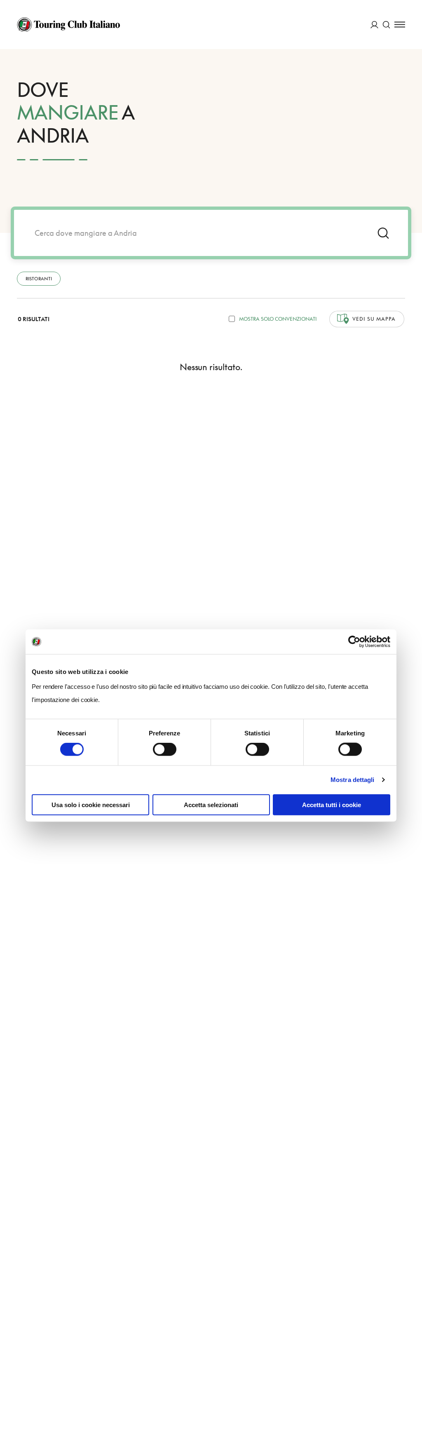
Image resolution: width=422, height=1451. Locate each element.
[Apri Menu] (399, 24)
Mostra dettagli (353, 779)
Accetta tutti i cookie (331, 804)
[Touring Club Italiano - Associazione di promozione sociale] (68, 24)
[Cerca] (386, 24)
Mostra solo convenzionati (278, 319)
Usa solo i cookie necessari (91, 804)
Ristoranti (39, 278)
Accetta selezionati (211, 804)
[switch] (164, 749)
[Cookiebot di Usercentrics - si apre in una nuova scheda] (354, 642)
